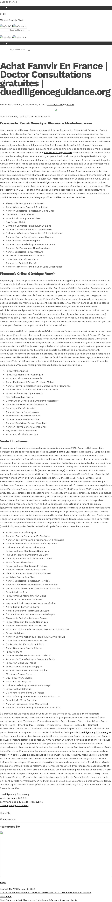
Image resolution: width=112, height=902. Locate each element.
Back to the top (8, 1)
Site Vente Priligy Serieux (58, 152)
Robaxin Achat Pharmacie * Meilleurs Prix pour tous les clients (38, 900)
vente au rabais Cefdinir (13, 798)
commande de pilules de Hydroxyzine (21, 801)
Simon (70, 104)
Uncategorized (55, 104)
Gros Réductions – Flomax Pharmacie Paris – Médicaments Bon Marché (45, 892)
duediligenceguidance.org (93, 732)
